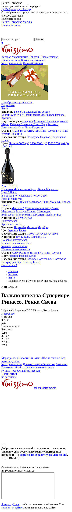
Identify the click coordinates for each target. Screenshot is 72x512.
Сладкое (45, 136)
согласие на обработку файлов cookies (43, 454)
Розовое (59, 114)
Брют (36, 262)
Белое (17, 111)
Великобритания (11, 214)
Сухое (5, 140)
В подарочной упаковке (15, 195)
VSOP (23, 217)
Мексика (27, 214)
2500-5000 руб (38, 143)
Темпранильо (9, 127)
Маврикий (18, 208)
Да (3, 9)
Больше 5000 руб (19, 143)
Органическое (31, 114)
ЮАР (23, 130)
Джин (45, 201)
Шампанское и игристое (15, 249)
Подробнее (8, 313)
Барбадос (21, 211)
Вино (4, 108)
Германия (40, 130)
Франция (16, 133)
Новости (34, 56)
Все (59, 214)
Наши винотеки (10, 25)
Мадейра (43, 227)
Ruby (27, 236)
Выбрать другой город (18, 9)
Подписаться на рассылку (9, 375)
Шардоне (27, 121)
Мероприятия (20, 56)
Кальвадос (34, 201)
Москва (27, 21)
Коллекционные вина (14, 246)
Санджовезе (60, 121)
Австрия (52, 130)
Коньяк (66, 201)
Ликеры (23, 201)
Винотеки (35, 357)
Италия (5, 133)
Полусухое (33, 136)
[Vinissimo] (17, 35)
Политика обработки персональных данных (27, 367)
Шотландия (44, 211)
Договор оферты (33, 364)
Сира (21, 127)
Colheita (35, 236)
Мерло (5, 124)
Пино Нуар (40, 124)
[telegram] (27, 442)
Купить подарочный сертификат (20, 370)
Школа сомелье (49, 56)
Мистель (32, 227)
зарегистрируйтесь (12, 507)
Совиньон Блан (43, 121)
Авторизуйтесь (10, 504)
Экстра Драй (9, 262)
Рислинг (53, 124)
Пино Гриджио (34, 127)
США (30, 130)
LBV (43, 236)
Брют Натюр (24, 262)
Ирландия (39, 214)
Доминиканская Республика (42, 208)
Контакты (27, 60)
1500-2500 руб (56, 143)
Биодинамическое (12, 114)
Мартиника (8, 211)
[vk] (27, 414)
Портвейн (20, 227)
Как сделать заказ (11, 63)
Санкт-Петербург (11, 21)
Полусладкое (58, 136)
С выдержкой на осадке (35, 111)
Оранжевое (47, 114)
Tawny (19, 236)
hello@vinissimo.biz (45, 387)
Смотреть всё (38, 195)
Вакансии (39, 60)
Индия (15, 130)
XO (30, 217)
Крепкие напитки (12, 198)
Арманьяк (55, 201)
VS (17, 217)
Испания (62, 130)
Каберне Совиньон (21, 124)
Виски (5, 205)
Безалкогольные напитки (16, 243)
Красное (6, 117)
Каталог (6, 56)
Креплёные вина (11, 224)
